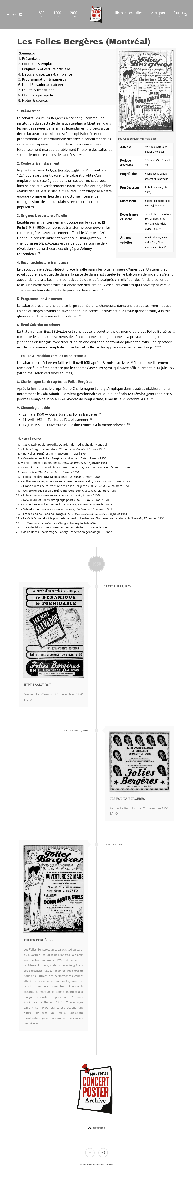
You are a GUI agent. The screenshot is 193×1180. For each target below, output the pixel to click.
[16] (76, 372)
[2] (100, 413)
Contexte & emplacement (42, 63)
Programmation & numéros (44, 79)
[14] (165, 247)
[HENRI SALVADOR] (53, 632)
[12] (101, 289)
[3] (132, 362)
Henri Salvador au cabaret (42, 84)
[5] (169, 178)
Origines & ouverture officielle (46, 69)
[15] (159, 346)
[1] (63, 190)
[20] (151, 398)
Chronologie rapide (37, 95)
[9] (39, 253)
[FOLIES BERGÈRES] (53, 889)
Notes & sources (35, 100)
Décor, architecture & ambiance (47, 74)
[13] (79, 315)
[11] (160, 228)
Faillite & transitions (38, 90)
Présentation (32, 58)
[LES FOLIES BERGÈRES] (139, 761)
